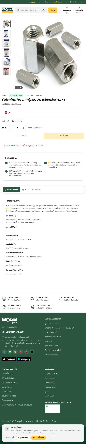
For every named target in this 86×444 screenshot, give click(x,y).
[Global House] (7, 10)
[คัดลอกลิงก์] (22, 121)
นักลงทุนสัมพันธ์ (51, 332)
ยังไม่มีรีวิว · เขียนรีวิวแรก (11, 104)
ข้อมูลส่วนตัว (49, 378)
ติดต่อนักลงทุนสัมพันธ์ (53, 336)
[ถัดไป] (79, 55)
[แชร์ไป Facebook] (8, 121)
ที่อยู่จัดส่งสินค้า (50, 387)
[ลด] (11, 127)
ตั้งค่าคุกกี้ (10, 437)
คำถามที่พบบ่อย (7, 373)
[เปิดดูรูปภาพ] (48, 55)
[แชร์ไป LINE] (13, 121)
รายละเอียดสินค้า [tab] (12, 189)
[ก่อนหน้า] (17, 55)
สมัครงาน (48, 341)
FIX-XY (5, 95)
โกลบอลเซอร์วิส (7, 400)
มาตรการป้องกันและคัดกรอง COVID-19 (59, 327)
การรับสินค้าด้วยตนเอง (10, 382)
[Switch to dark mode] (82, 2)
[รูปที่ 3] (6, 43)
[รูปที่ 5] (6, 62)
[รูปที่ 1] (6, 24)
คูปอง (47, 391)
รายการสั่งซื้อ (49, 382)
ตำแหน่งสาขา (7, 391)
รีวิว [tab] (37, 189)
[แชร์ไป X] (17, 121)
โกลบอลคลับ (49, 395)
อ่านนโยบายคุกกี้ (51, 433)
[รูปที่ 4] (6, 52)
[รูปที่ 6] (6, 71)
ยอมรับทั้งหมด (38, 437)
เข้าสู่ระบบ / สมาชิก (52, 373)
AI (45, 10)
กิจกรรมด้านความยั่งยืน (53, 350)
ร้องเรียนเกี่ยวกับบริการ (47, 421)
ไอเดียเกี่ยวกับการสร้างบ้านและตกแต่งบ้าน (17, 404)
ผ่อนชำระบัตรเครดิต (9, 395)
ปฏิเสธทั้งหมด (23, 437)
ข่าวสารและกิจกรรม (52, 354)
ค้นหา (53, 10)
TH (71, 2)
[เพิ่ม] (23, 127)
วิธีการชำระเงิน (7, 387)
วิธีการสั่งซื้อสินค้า (8, 378)
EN (76, 2)
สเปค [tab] (27, 189)
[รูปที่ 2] (6, 33)
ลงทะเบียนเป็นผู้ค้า (51, 345)
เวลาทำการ (29, 421)
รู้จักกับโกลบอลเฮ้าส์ (52, 323)
